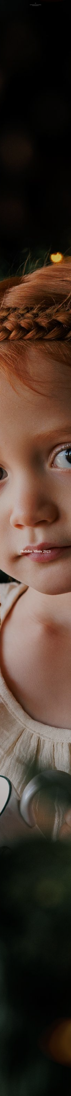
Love (66, 4)
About (4, 4)
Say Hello (67, 4)
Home (3, 4)
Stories (64, 4)
